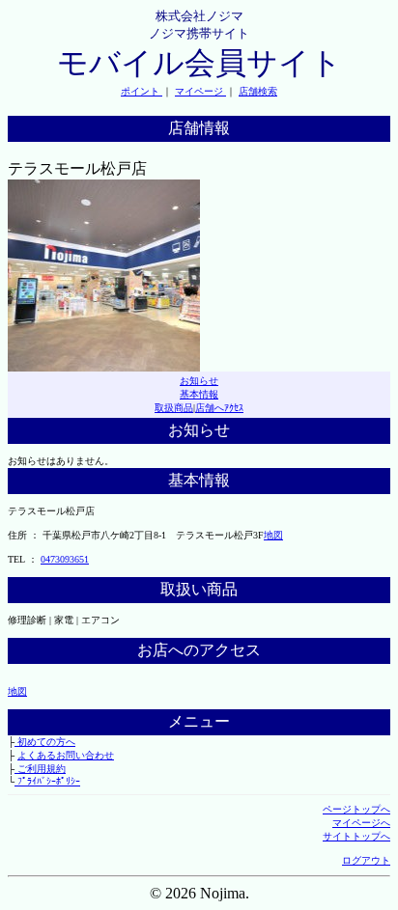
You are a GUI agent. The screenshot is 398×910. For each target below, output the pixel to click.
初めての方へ (44, 741)
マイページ (200, 91)
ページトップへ (356, 809)
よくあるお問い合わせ (65, 755)
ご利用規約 (40, 768)
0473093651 (65, 559)
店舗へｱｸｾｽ (219, 407)
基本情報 (199, 394)
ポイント (141, 91)
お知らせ (199, 380)
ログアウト (366, 860)
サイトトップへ (356, 836)
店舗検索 (258, 91)
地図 (273, 535)
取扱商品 (174, 407)
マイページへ (361, 822)
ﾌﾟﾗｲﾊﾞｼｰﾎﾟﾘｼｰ (47, 781)
